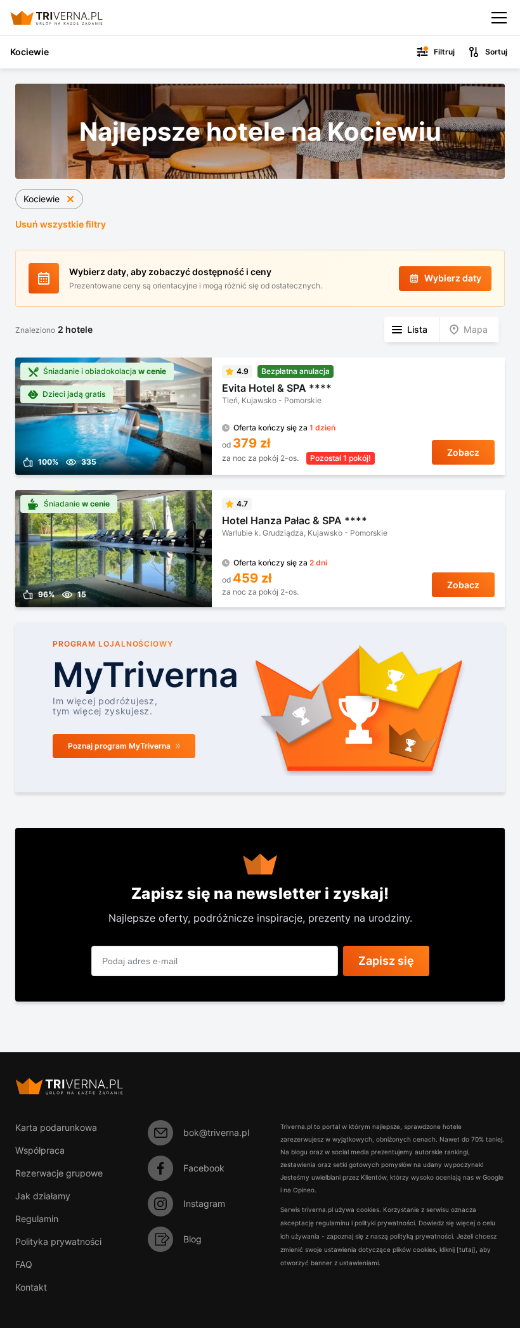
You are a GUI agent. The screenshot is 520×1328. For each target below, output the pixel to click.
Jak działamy (42, 1195)
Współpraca (40, 1150)
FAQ (23, 1264)
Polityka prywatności (58, 1241)
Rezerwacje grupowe (59, 1173)
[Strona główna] (67, 17)
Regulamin (36, 1218)
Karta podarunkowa (56, 1127)
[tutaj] (466, 1249)
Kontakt (31, 1287)
